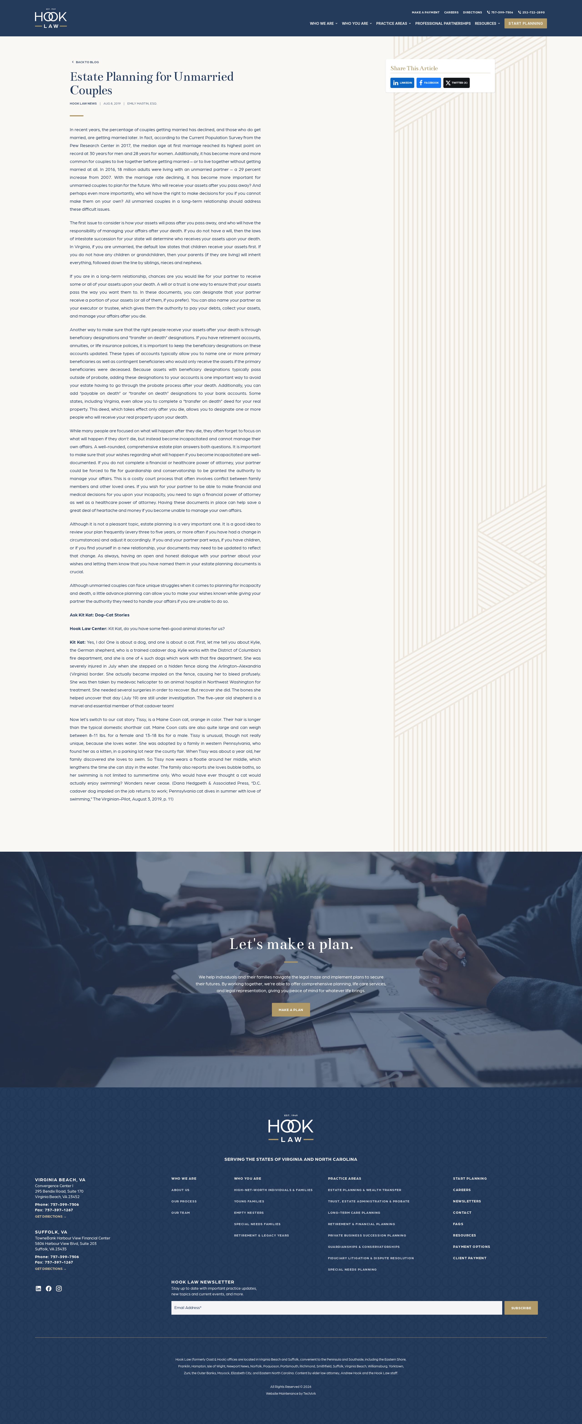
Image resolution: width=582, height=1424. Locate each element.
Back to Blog (87, 62)
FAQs (458, 1224)
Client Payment (470, 1258)
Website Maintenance (282, 1393)
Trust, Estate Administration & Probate (369, 1201)
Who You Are (247, 1178)
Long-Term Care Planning (354, 1212)
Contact (462, 1212)
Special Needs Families (257, 1224)
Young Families (249, 1201)
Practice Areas (344, 1178)
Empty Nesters (249, 1212)
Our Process (184, 1201)
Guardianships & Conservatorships (364, 1246)
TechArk (309, 1393)
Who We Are (183, 1178)
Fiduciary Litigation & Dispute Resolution (371, 1258)
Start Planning (470, 1178)
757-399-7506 (502, 12)
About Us (180, 1189)
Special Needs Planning (352, 1269)
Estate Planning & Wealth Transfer (364, 1189)
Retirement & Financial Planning (361, 1224)
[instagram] (58, 1288)
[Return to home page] (291, 1128)
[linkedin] (38, 1288)
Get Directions (51, 1216)
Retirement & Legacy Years (261, 1235)
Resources (464, 1235)
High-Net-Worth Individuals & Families (273, 1189)
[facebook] (48, 1288)
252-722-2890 (533, 12)
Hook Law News (83, 103)
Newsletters (467, 1201)
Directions (472, 12)
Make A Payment (426, 12)
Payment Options (471, 1246)
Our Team (180, 1212)
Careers (451, 12)
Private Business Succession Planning (367, 1235)
